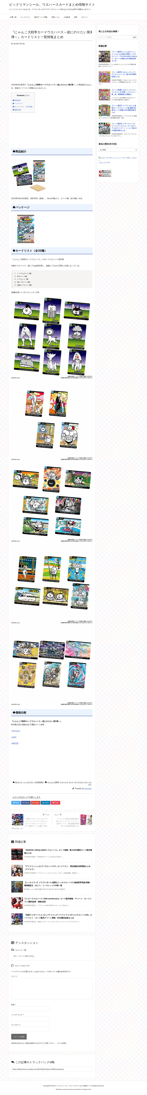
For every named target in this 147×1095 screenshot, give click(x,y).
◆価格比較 (16, 110)
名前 (13, 1005)
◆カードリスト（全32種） (23, 107)
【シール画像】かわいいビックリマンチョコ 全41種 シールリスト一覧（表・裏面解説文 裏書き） (124, 92)
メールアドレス (17, 1015)
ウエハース (64, 782)
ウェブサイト (16, 1025)
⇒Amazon (15, 731)
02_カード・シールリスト (24, 782)
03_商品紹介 (39, 782)
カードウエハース (81, 782)
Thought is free (86, 1089)
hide (27, 95)
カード (71, 782)
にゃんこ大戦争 (53, 782)
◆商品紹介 (16, 100)
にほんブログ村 (104, 163)
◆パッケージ (17, 103)
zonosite (88, 788)
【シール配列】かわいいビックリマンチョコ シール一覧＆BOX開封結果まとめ (124, 74)
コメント (14, 976)
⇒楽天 (14, 737)
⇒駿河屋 (14, 743)
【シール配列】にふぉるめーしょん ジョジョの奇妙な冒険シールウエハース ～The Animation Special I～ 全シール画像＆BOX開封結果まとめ (124, 56)
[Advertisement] (52, 67)
